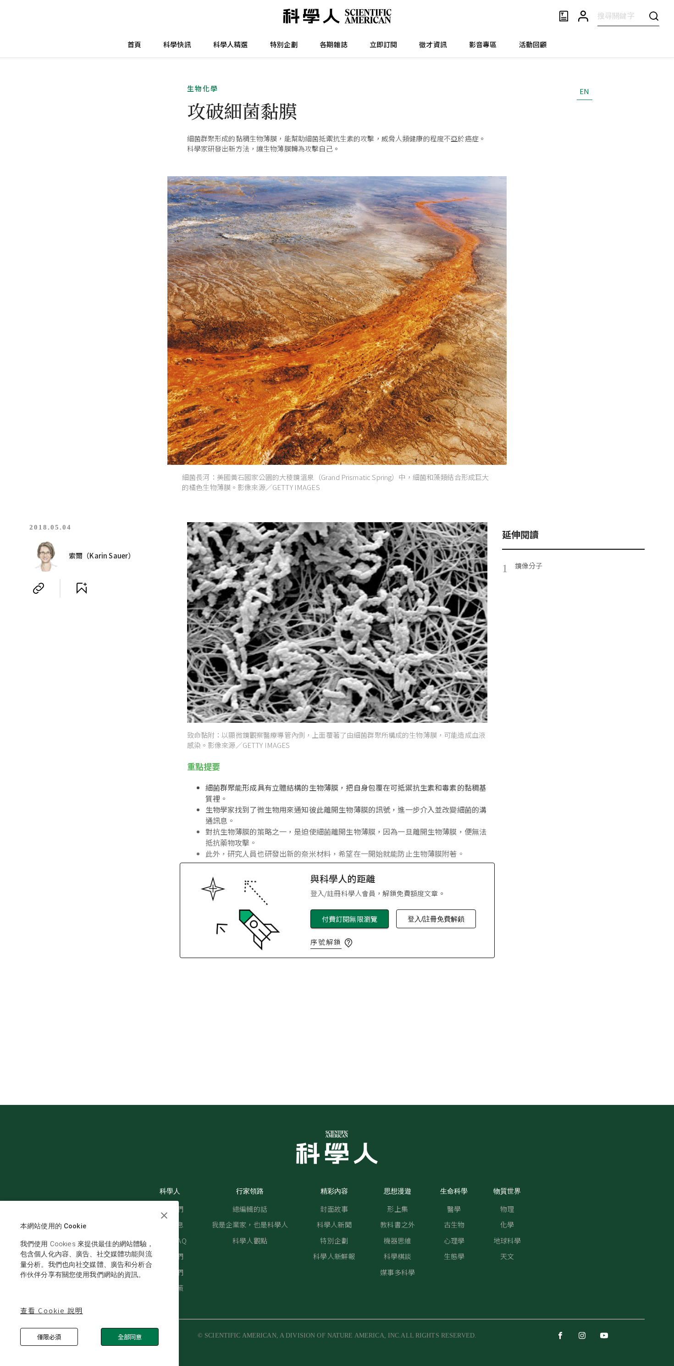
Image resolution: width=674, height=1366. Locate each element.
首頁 (134, 44)
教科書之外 (397, 1224)
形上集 (397, 1209)
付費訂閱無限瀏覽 (349, 919)
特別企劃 (284, 44)
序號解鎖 (326, 942)
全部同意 (130, 1337)
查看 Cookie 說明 (51, 1310)
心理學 (454, 1240)
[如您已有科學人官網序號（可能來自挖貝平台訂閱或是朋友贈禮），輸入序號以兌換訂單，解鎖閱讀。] (348, 943)
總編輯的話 (249, 1209)
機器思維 (398, 1240)
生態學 (454, 1256)
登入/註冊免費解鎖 (436, 919)
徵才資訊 (433, 44)
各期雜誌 (334, 44)
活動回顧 (533, 44)
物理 (507, 1209)
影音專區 (483, 44)
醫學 (454, 1209)
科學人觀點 (249, 1240)
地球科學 (507, 1240)
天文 (507, 1256)
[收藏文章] (81, 588)
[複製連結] (38, 588)
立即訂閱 (384, 44)
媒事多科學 (397, 1272)
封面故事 (334, 1209)
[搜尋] (653, 16)
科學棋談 (398, 1256)
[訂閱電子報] (563, 16)
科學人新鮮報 (334, 1256)
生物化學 (202, 88)
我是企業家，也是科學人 (250, 1224)
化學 (507, 1224)
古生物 (454, 1224)
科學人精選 (230, 44)
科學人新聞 (334, 1224)
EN (584, 91)
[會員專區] (583, 16)
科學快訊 (177, 44)
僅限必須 (49, 1337)
